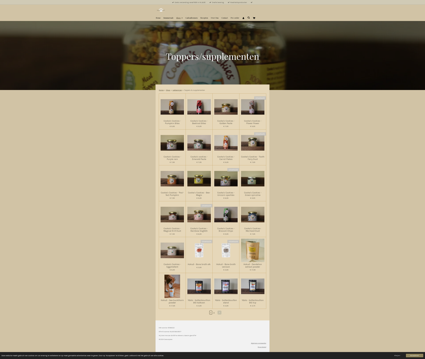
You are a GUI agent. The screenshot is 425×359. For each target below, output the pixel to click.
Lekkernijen (177, 90)
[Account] (243, 18)
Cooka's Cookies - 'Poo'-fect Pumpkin (172, 193)
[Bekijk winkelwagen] (254, 18)
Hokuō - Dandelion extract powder (252, 265)
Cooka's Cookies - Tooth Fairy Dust (252, 158)
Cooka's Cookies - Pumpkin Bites (172, 122)
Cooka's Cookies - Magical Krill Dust (172, 229)
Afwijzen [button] (397, 355)
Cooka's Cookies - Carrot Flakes (226, 158)
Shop (168, 90)
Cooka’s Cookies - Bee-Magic (199, 193)
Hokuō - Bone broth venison (226, 265)
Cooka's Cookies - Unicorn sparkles (226, 193)
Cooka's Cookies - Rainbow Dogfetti (199, 229)
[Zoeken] (248, 17)
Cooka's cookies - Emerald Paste (199, 158)
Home (161, 90)
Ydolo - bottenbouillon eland (226, 301)
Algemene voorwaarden (258, 343)
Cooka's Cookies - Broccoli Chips (226, 229)
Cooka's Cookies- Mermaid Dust (252, 229)
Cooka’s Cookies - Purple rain (172, 158)
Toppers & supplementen (194, 90)
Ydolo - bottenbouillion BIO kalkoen (199, 301)
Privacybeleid (262, 347)
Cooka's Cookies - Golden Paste (226, 122)
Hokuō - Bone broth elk (199, 264)
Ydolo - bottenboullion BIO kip (253, 301)
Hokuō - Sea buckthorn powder (172, 301)
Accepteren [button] (414, 355)
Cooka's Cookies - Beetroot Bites (199, 122)
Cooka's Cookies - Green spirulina (252, 193)
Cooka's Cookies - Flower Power (252, 122)
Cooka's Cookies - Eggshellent (172, 265)
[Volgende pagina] (219, 313)
